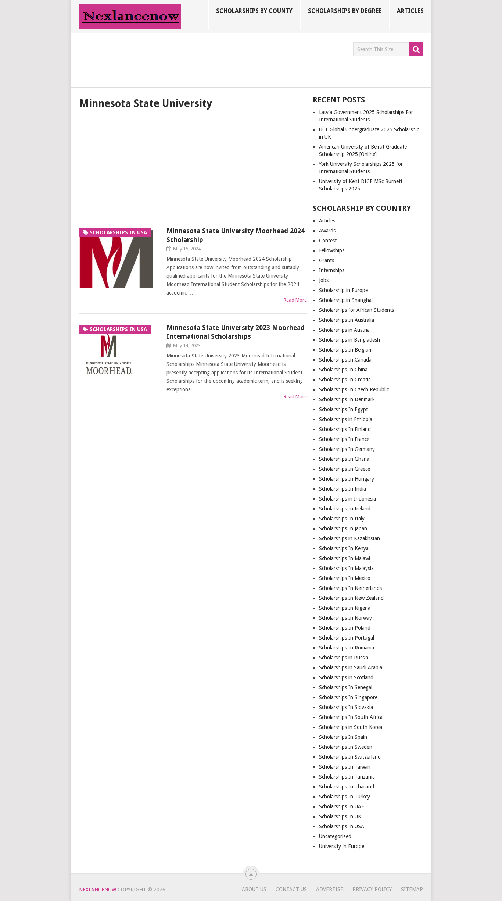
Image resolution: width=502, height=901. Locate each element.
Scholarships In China (343, 370)
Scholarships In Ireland (344, 509)
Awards (327, 231)
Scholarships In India (342, 489)
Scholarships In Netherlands (350, 588)
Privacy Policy (372, 889)
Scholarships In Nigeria (344, 608)
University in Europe (341, 846)
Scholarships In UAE (341, 806)
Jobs (324, 280)
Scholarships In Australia (346, 320)
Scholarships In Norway (345, 618)
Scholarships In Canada (345, 360)
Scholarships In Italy (342, 518)
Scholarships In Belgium (346, 350)
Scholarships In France (344, 439)
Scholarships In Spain (343, 737)
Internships (331, 270)
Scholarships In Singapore (348, 697)
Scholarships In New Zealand (351, 598)
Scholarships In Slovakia (346, 707)
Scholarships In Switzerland (350, 757)
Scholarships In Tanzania (347, 777)
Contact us (291, 889)
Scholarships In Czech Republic (354, 389)
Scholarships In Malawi (344, 558)
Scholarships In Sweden (345, 747)
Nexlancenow (97, 890)
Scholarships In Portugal (346, 638)
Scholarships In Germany (347, 449)
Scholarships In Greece (344, 469)
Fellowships (331, 250)
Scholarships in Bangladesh (349, 340)
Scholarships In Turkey (344, 796)
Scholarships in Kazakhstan (349, 538)
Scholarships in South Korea (350, 727)
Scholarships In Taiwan (344, 767)
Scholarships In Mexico (344, 578)
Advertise (329, 889)
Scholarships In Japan (343, 528)
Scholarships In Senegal (345, 687)
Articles (410, 10)
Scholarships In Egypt (343, 409)
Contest (328, 240)
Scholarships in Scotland (346, 677)
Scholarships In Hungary (346, 479)
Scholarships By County (254, 10)
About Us (254, 889)
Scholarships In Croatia (345, 379)
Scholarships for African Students (356, 310)
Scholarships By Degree (344, 10)
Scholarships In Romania (346, 648)
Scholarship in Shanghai (346, 300)
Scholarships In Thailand (346, 787)
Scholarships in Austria (344, 330)
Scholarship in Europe (343, 290)
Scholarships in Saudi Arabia (350, 667)
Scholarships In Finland (345, 429)
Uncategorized (335, 836)
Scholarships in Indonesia (347, 499)
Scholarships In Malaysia (346, 568)
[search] (416, 49)
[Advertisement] (213, 58)
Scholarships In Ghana (344, 459)
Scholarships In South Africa (351, 717)
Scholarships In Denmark (347, 399)
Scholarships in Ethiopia (345, 419)
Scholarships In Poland (344, 628)
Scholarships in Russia (343, 657)
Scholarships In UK (340, 816)
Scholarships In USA (341, 826)
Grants (326, 260)
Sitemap (412, 889)
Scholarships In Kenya (344, 548)
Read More (295, 300)
